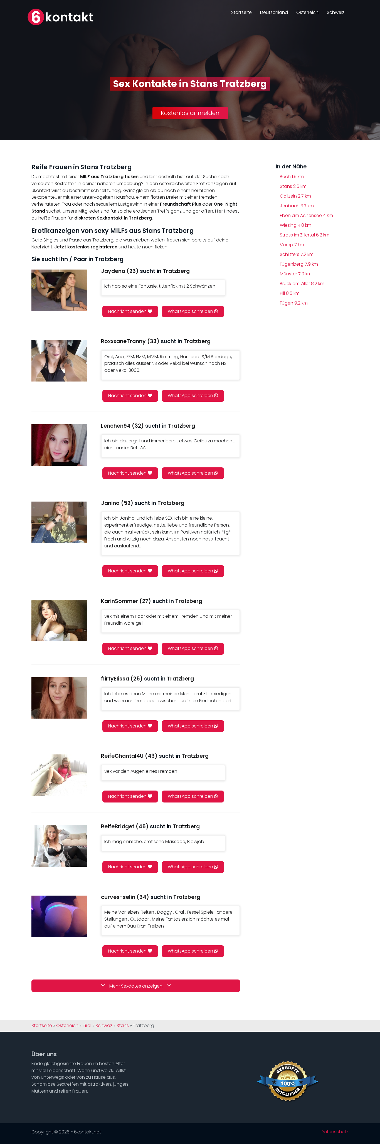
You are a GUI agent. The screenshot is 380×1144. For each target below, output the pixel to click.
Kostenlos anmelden (190, 113)
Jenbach (297, 206)
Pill (290, 293)
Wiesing (295, 225)
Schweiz (335, 12)
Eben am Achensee (306, 215)
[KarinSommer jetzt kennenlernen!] (59, 620)
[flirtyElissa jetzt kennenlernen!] (59, 698)
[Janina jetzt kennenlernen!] (59, 522)
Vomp (292, 244)
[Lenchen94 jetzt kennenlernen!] (59, 445)
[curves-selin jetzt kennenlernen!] (59, 916)
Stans (293, 186)
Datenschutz (335, 1132)
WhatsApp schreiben (191, 311)
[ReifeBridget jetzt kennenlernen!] (59, 845)
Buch (292, 176)
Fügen (294, 303)
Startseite (241, 12)
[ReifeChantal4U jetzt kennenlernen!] (59, 775)
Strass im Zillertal (304, 235)
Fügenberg (299, 264)
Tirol (87, 1026)
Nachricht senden (128, 311)
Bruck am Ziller (302, 283)
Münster (296, 274)
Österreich (307, 12)
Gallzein (295, 196)
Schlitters (297, 254)
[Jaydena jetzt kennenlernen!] (59, 290)
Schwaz (103, 1026)
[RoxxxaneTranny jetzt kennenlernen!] (59, 360)
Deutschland (274, 12)
